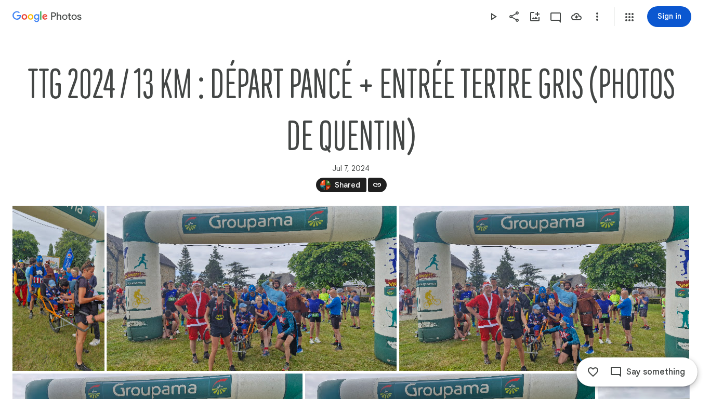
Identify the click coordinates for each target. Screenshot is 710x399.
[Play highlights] (493, 16)
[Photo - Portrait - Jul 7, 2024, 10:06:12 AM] (58, 288)
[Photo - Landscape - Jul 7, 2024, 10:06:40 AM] (544, 288)
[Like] (593, 372)
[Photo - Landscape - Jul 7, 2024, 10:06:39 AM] (252, 288)
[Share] (514, 16)
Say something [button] (655, 372)
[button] (629, 17)
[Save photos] (576, 16)
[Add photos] (534, 16)
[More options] (597, 16)
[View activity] (555, 16)
